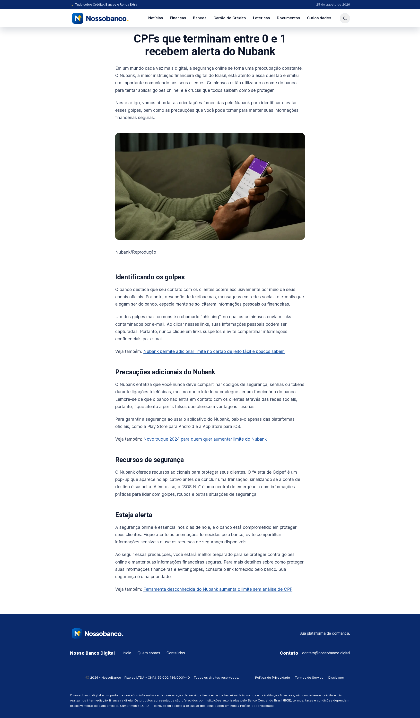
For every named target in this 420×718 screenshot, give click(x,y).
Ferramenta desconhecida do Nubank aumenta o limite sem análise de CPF (217, 589)
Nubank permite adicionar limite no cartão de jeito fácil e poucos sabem (214, 351)
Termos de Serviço (309, 677)
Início (126, 653)
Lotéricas (261, 18)
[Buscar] (345, 18)
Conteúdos (175, 653)
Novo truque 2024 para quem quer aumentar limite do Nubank (205, 439)
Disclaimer (336, 677)
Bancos (199, 18)
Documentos (288, 18)
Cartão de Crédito (229, 18)
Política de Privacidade (272, 677)
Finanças (178, 18)
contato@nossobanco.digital (326, 653)
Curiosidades (319, 18)
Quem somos (149, 653)
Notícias (155, 18)
